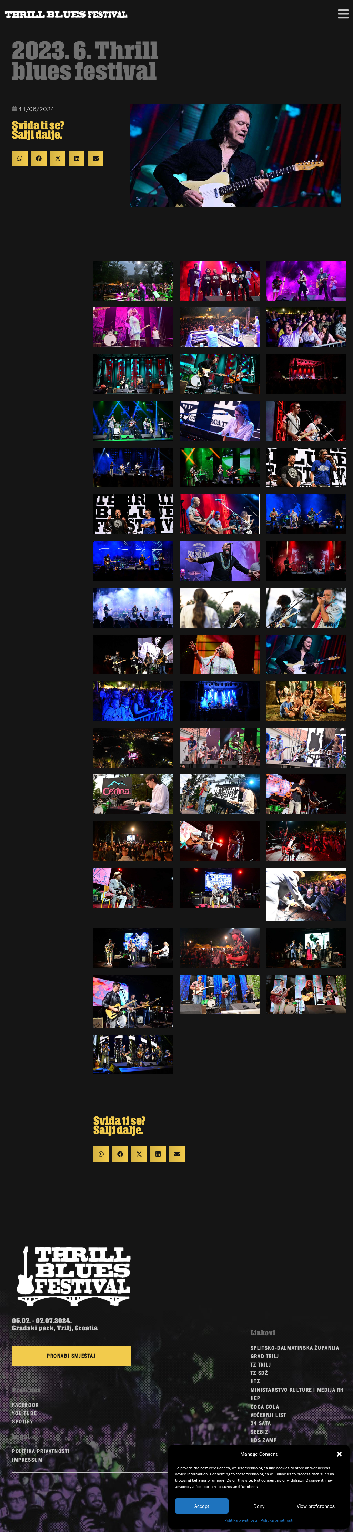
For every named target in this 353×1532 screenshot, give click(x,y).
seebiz (260, 1431)
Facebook (25, 1404)
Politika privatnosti (240, 1520)
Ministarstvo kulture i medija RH (297, 1389)
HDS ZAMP (264, 1439)
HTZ (255, 1380)
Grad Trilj (265, 1355)
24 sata (261, 1423)
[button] (339, 1454)
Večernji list (268, 1414)
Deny (258, 1506)
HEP (256, 1397)
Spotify (22, 1421)
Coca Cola (265, 1406)
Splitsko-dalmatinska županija (295, 1347)
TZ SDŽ (259, 1372)
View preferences (316, 1506)
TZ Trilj (261, 1364)
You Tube (24, 1413)
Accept (201, 1506)
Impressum (27, 1459)
